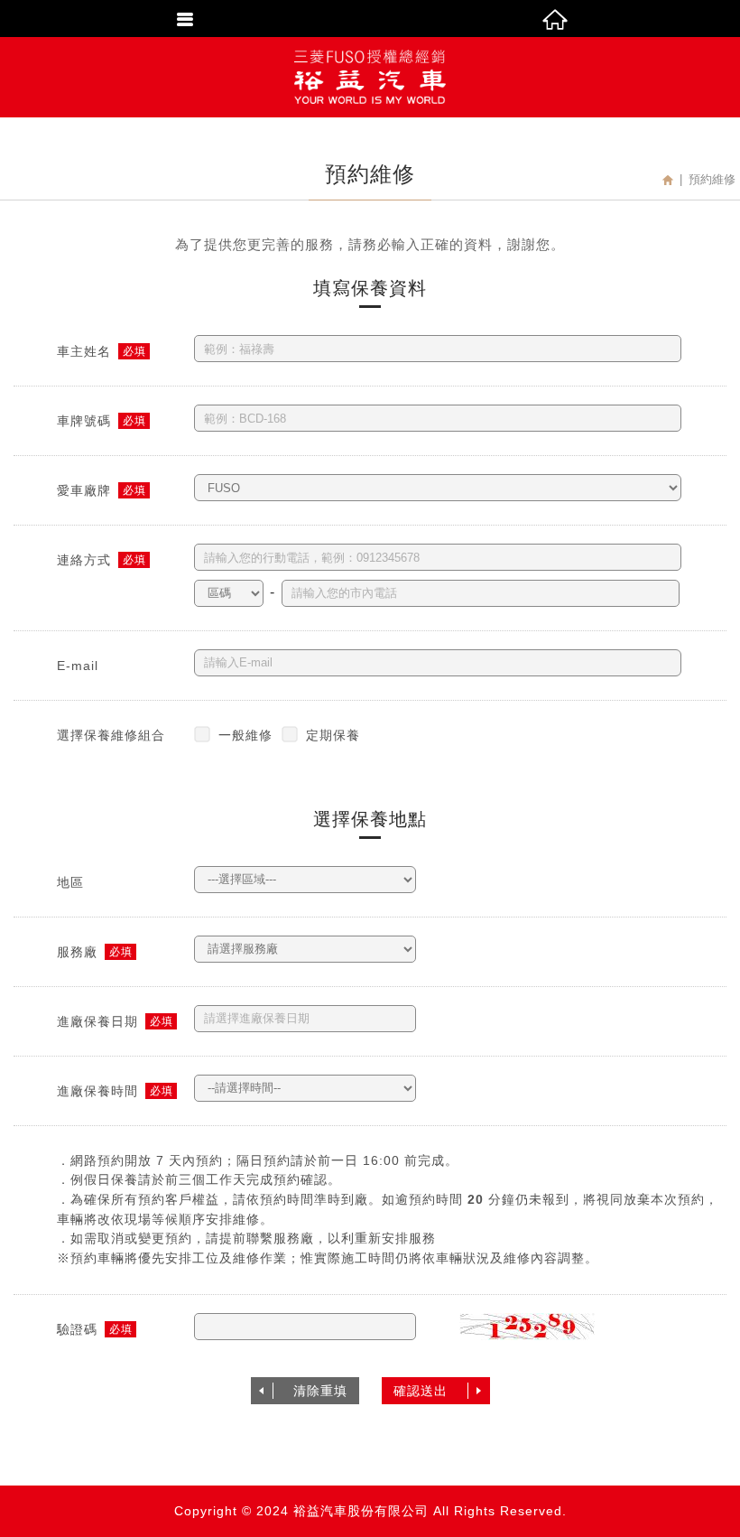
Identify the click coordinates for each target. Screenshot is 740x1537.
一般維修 (245, 735)
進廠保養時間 (97, 1091)
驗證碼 (77, 1329)
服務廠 (77, 952)
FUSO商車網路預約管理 (370, 77)
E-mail (77, 665)
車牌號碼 (84, 421)
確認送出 (420, 1390)
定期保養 (333, 735)
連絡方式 (84, 560)
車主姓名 (84, 351)
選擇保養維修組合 (111, 735)
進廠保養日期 (97, 1021)
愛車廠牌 (84, 490)
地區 (70, 882)
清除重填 (320, 1390)
